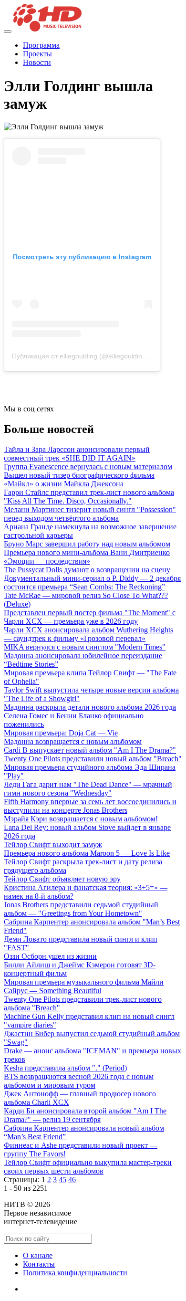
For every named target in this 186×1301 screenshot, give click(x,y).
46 (72, 1179)
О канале (37, 1255)
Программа (41, 45)
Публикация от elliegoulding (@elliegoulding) (80, 356)
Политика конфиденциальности (75, 1273)
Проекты (37, 54)
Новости (37, 62)
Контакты (39, 1264)
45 (62, 1179)
